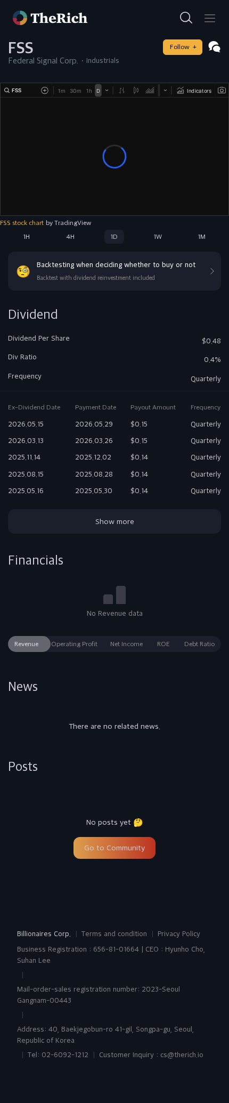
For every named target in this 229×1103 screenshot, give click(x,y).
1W (158, 236)
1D (114, 236)
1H (26, 236)
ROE (163, 644)
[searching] (186, 18)
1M (202, 236)
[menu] (209, 18)
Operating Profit (74, 644)
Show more (114, 521)
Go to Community (114, 847)
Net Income (126, 644)
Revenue (26, 644)
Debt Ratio (199, 644)
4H (70, 236)
